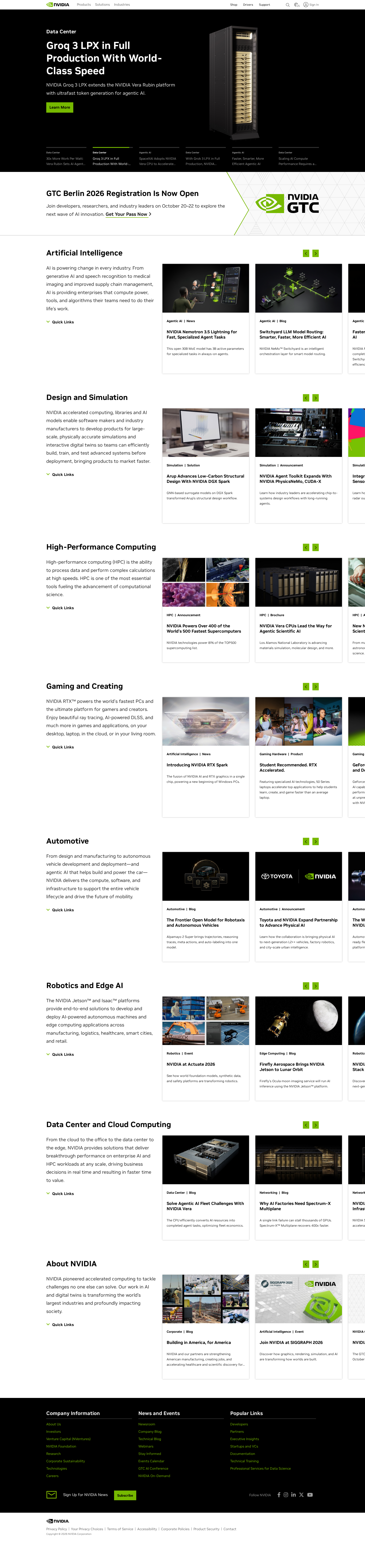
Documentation (242, 1454)
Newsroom (146, 1424)
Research (53, 1454)
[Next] (315, 253)
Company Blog (150, 1431)
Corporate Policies (175, 1529)
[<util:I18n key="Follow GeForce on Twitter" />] (301, 1494)
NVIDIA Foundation (61, 1446)
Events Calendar (151, 1461)
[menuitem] (84, 4)
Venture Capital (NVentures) (68, 1439)
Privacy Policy (56, 1529)
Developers (239, 1424)
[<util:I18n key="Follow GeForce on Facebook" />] (279, 1494)
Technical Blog (149, 1439)
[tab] (66, 157)
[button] (296, 6)
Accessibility (147, 1529)
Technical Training (244, 1461)
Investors (53, 1431)
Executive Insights (244, 1439)
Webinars (145, 1446)
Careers (52, 1476)
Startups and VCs (244, 1446)
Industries (122, 4)
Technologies (56, 1468)
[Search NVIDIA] (287, 4)
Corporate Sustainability (65, 1461)
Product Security (206, 1529)
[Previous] (306, 253)
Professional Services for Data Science (260, 1468)
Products (84, 4)
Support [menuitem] (264, 5)
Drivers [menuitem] (248, 5)
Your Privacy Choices (87, 1529)
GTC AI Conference (153, 1468)
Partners (237, 1431)
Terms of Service (120, 1529)
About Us (53, 1424)
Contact (229, 1529)
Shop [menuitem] (233, 5)
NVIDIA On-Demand (154, 1476)
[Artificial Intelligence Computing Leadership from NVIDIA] (57, 4)
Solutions (102, 4)
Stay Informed (149, 1454)
